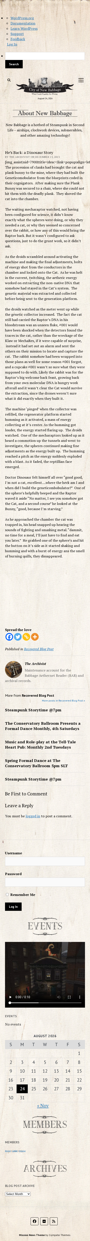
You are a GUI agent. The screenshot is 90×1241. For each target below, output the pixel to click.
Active (14, 1151)
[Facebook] (9, 637)
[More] (35, 637)
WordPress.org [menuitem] (22, 18)
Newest (8, 1151)
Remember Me (22, 894)
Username (13, 853)
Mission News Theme (32, 1235)
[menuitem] (45, 60)
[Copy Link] (26, 637)
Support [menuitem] (17, 33)
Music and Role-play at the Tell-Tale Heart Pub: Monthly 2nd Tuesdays (40, 744)
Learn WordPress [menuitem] (24, 28)
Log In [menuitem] (12, 44)
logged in (33, 816)
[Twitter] (18, 637)
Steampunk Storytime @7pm (33, 709)
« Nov (43, 1105)
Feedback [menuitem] (17, 39)
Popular (22, 1151)
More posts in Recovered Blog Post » (63, 700)
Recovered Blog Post (39, 649)
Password (13, 873)
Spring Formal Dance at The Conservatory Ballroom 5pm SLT (36, 763)
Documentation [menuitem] (22, 23)
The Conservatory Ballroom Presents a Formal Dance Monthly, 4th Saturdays (43, 726)
